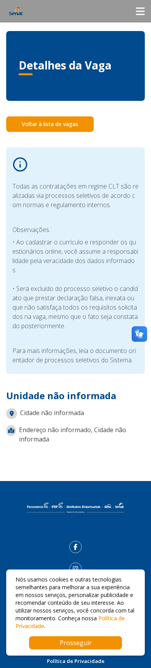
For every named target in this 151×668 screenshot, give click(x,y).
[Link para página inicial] (75, 507)
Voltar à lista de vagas (50, 124)
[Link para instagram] (75, 568)
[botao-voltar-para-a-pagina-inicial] (75, 11)
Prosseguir (76, 643)
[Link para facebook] (75, 547)
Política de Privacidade (76, 661)
